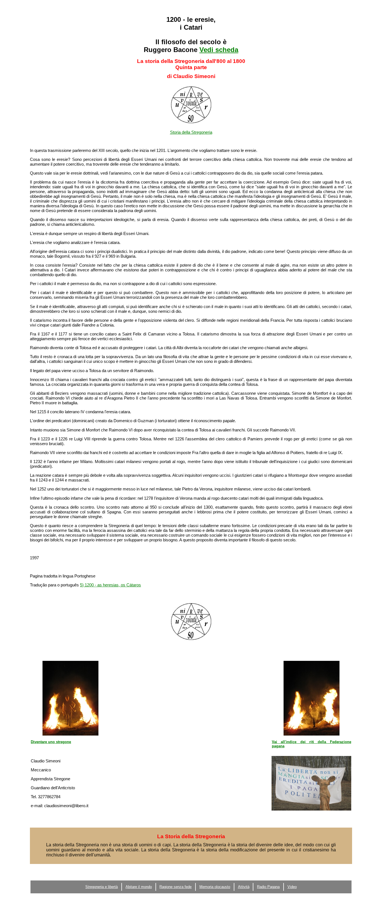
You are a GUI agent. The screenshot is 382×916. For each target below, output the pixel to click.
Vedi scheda (218, 49)
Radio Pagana (268, 887)
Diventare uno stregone (51, 742)
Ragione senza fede (175, 887)
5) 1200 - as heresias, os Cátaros (110, 585)
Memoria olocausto (214, 887)
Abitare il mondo (139, 887)
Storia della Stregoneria (191, 132)
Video (292, 887)
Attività (243, 887)
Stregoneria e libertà (101, 887)
